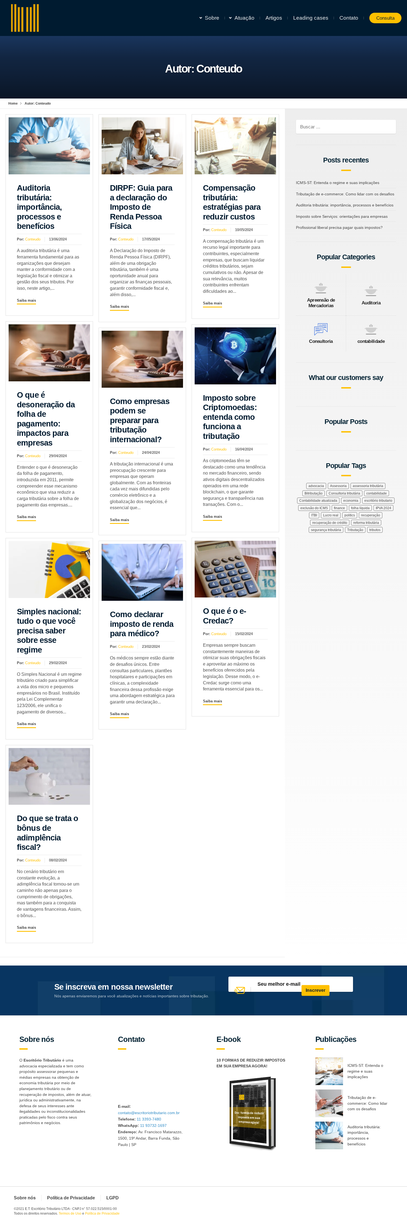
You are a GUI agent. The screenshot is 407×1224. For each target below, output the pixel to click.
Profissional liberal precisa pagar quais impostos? (339, 227)
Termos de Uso (70, 1213)
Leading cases (310, 18)
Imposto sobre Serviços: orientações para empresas (342, 216)
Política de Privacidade (71, 1197)
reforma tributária (366, 522)
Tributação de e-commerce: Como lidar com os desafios (345, 194)
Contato (348, 18)
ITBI (314, 515)
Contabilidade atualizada (318, 500)
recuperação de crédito (329, 522)
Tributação (355, 530)
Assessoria (338, 486)
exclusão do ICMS (314, 508)
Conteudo (32, 239)
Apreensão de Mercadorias (321, 302)
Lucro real (330, 515)
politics (349, 515)
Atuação (244, 18)
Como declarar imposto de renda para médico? (141, 624)
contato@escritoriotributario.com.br (149, 1113)
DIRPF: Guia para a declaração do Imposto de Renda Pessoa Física (141, 207)
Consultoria (321, 341)
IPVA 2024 (383, 508)
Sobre (212, 18)
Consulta (385, 18)
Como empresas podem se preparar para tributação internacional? (139, 420)
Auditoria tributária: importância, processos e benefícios (39, 207)
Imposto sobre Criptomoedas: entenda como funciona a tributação (230, 417)
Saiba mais (26, 300)
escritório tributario (378, 500)
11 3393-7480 (149, 1119)
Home (13, 103)
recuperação (370, 515)
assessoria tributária (368, 486)
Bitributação (314, 493)
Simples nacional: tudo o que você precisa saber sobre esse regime (49, 630)
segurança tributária (326, 530)
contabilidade (371, 341)
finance (339, 508)
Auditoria (371, 303)
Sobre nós (25, 1197)
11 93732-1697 (153, 1125)
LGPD (112, 1197)
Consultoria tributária (344, 493)
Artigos (274, 18)
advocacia (316, 486)
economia (350, 500)
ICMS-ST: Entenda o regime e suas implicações (337, 182)
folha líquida (360, 508)
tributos (374, 530)
